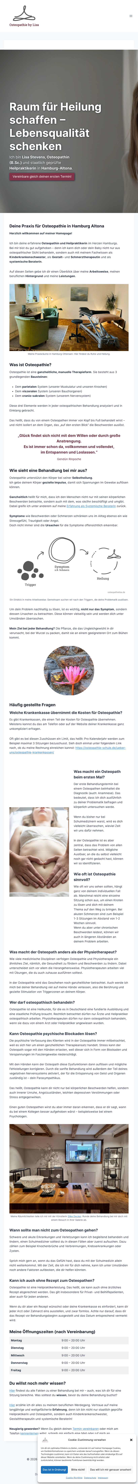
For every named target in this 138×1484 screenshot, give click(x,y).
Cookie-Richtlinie (74, 1477)
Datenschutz (90, 1477)
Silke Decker (74, 1216)
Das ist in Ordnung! (54, 1469)
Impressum (103, 1477)
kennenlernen (29, 1433)
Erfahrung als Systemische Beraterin (91, 506)
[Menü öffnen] (131, 16)
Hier (12, 1390)
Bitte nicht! (78, 1469)
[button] (131, 1440)
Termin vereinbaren (86, 1428)
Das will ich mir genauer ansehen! (110, 1469)
